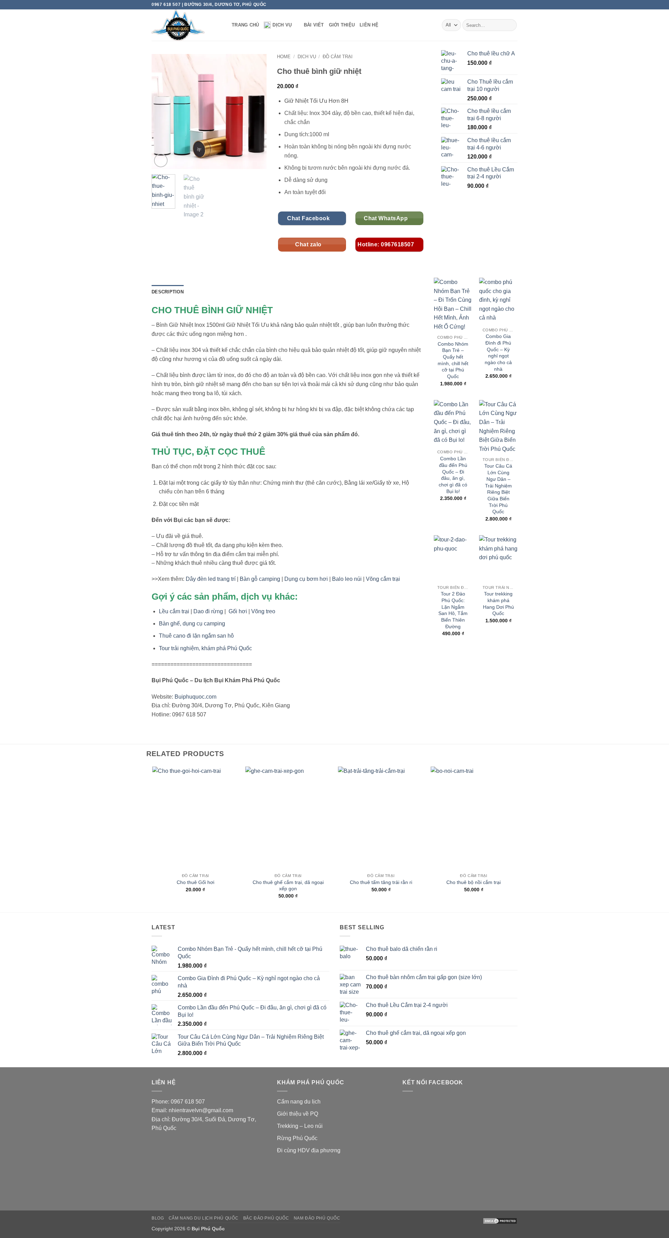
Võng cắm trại (383, 579)
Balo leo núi (347, 579)
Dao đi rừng (208, 611)
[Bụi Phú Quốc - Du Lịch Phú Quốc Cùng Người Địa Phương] (186, 25)
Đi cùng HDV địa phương (308, 1150)
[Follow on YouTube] (514, 4)
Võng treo (263, 611)
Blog (158, 1218)
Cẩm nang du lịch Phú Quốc (203, 1218)
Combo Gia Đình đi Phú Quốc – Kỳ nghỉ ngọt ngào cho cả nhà (498, 352)
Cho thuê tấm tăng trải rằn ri (381, 882)
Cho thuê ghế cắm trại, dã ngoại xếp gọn (288, 885)
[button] (161, 160)
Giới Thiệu (342, 25)
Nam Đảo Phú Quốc (317, 1218)
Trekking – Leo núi (300, 1126)
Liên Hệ (369, 25)
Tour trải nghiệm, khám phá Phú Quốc (205, 648)
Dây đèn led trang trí (211, 579)
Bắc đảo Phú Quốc (266, 1218)
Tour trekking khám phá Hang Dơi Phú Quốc (498, 603)
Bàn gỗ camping (260, 579)
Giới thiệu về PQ (297, 1114)
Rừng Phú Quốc (297, 1138)
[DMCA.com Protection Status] (500, 1220)
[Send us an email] (494, 4)
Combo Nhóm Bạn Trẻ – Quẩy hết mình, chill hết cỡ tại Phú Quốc (453, 360)
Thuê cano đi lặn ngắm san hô (196, 636)
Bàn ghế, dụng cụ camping (192, 623)
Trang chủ (245, 25)
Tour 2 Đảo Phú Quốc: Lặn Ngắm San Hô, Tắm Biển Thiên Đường (453, 610)
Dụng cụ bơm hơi (306, 579)
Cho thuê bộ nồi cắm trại (473, 882)
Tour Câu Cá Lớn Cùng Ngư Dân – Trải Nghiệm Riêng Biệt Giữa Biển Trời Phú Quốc (498, 488)
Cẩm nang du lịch (299, 1102)
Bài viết (314, 25)
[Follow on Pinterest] (507, 4)
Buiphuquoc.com (195, 697)
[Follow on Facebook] (487, 4)
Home (284, 56)
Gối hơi (238, 611)
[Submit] (510, 25)
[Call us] (501, 4)
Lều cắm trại (174, 611)
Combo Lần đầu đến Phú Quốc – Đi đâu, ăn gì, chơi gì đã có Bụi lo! (453, 475)
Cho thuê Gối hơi (195, 882)
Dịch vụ (282, 25)
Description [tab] (168, 291)
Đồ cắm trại (338, 56)
